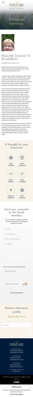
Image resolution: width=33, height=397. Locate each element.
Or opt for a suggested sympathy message (14, 266)
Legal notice (16, 379)
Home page (13, 2)
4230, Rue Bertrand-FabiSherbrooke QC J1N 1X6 (16, 351)
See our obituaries (16, 394)
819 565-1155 (16, 371)
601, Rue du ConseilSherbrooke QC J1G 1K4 (16, 358)
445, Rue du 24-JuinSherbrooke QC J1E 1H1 (16, 365)
